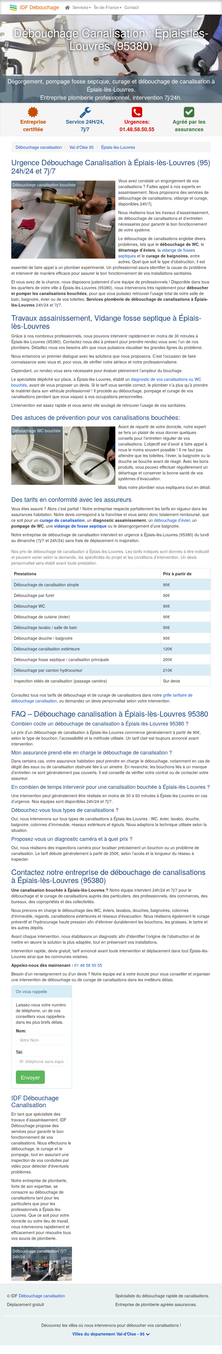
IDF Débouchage (39, 7)
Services (80, 7)
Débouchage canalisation (42, 1296)
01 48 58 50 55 (88, 965)
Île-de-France (106, 7)
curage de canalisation (62, 520)
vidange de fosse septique (80, 526)
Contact (132, 7)
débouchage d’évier (172, 520)
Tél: (19, 1052)
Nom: (21, 1031)
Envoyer (30, 1077)
